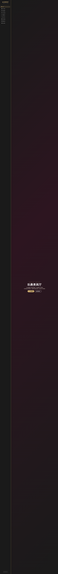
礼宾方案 (4, 12)
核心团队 (4, 23)
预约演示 (38, 291)
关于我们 (4, 8)
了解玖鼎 (31, 291)
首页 (3, 6)
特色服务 (4, 10)
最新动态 (4, 21)
